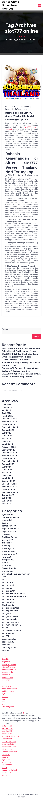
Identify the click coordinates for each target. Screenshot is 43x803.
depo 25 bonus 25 (10, 529)
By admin (25, 107)
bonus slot (7, 520)
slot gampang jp (9, 619)
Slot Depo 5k (8, 605)
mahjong (6, 546)
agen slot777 (8, 514)
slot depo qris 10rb (10, 608)
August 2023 (8, 495)
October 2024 (8, 458)
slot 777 (6, 579)
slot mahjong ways (10, 622)
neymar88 (7, 557)
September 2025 (10, 427)
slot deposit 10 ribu (9, 742)
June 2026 (7, 407)
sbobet (5, 563)
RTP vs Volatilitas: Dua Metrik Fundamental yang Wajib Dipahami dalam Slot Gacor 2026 (21, 362)
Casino (5, 523)
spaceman (6, 680)
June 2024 (7, 470)
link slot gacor (7, 765)
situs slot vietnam (9, 667)
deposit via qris (9, 531)
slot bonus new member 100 (15, 596)
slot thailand (8, 633)
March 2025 (7, 444)
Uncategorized (9, 647)
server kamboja (8, 744)
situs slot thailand (9, 664)
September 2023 (10, 492)
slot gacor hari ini (10, 616)
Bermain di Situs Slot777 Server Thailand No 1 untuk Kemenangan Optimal (20, 116)
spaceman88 (8, 642)
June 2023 (7, 501)
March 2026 (7, 416)
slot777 (5, 636)
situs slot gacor (8, 707)
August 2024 (8, 464)
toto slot (6, 645)
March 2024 (7, 478)
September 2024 (10, 461)
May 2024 (6, 472)
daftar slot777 (9, 526)
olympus (5, 694)
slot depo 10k (8, 599)
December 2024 (9, 453)
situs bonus (7, 571)
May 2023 (6, 504)
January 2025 (8, 450)
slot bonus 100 (9, 591)
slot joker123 (7, 731)
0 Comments (22, 109)
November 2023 (9, 487)
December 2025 (9, 419)
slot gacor (6, 613)
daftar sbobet (7, 729)
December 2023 (9, 484)
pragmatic (6, 662)
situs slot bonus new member (16, 574)
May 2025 (6, 438)
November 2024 (9, 455)
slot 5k (4, 767)
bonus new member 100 (11, 689)
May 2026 (6, 410)
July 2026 (6, 405)
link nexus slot (7, 749)
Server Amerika (9, 568)
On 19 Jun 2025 (11, 107)
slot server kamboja (11, 630)
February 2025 (9, 447)
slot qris (6, 628)
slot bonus (7, 588)
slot (3, 699)
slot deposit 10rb (10, 611)
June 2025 (7, 436)
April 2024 (6, 475)
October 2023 (8, 489)
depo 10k (5, 659)
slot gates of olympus (10, 736)
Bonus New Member (11, 517)
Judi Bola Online (9, 537)
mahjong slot (8, 548)
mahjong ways (8, 551)
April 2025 (6, 441)
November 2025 (9, 421)
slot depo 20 (6, 762)
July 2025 (6, 433)
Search (6, 329)
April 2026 (6, 413)
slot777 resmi (7, 734)
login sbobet (6, 760)
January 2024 (8, 481)
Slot (9, 109)
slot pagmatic (7, 672)
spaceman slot (9, 639)
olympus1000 (8, 560)
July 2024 (6, 467)
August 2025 (8, 430)
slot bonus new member (13, 594)
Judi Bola (6, 534)
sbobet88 (6, 565)
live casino (7, 543)
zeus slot (6, 650)
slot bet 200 (7, 582)
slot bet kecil (8, 585)
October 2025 (8, 424)
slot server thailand (9, 752)
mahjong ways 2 (9, 554)
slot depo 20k (8, 602)
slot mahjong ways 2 (11, 625)
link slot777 (7, 540)
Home (20, 36)
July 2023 (6, 498)
